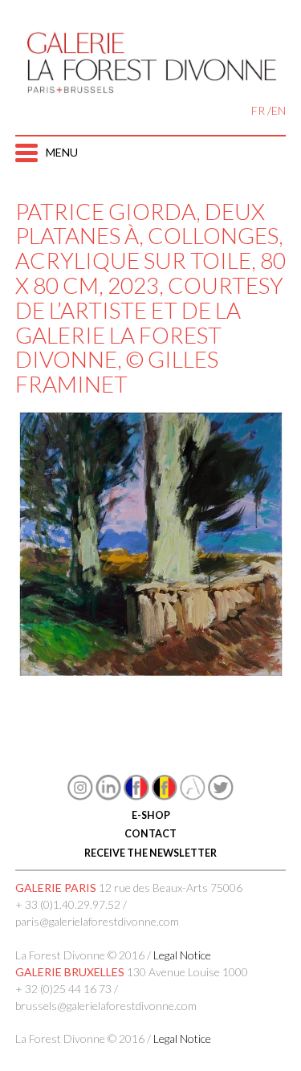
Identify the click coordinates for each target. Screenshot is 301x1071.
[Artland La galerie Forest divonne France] (192, 796)
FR (258, 110)
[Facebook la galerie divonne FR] (136, 796)
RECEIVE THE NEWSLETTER (150, 853)
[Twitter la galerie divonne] (221, 796)
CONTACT (150, 834)
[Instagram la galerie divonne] (80, 796)
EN (278, 110)
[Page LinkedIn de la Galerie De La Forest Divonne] (108, 796)
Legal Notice (182, 955)
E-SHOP (151, 815)
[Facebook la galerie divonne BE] (164, 796)
